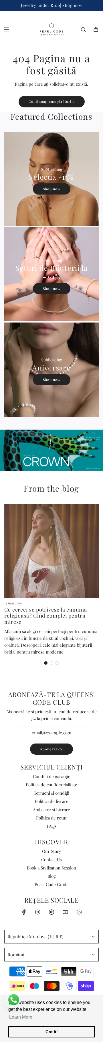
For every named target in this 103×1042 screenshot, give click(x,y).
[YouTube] (65, 912)
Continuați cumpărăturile (52, 101)
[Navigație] (6, 29)
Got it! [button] (51, 1031)
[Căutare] (83, 29)
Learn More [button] (20, 1017)
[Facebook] (24, 912)
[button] (45, 663)
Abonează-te (51, 749)
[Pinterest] (51, 912)
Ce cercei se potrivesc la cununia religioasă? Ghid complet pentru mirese (45, 615)
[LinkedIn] (79, 912)
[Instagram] (37, 912)
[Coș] (96, 29)
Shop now (72, 5)
